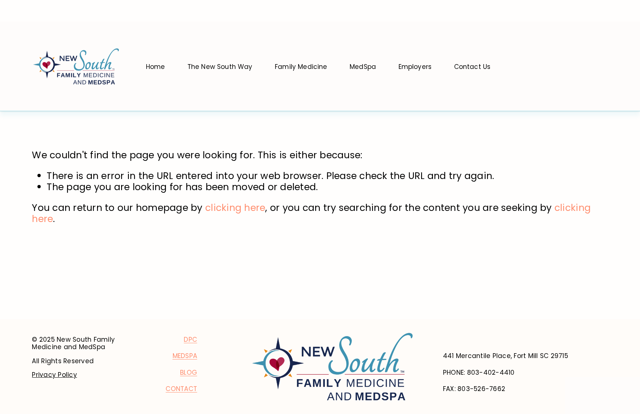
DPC (190, 339)
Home (155, 67)
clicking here (235, 207)
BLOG (188, 372)
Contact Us (472, 67)
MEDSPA (185, 356)
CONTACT (181, 389)
